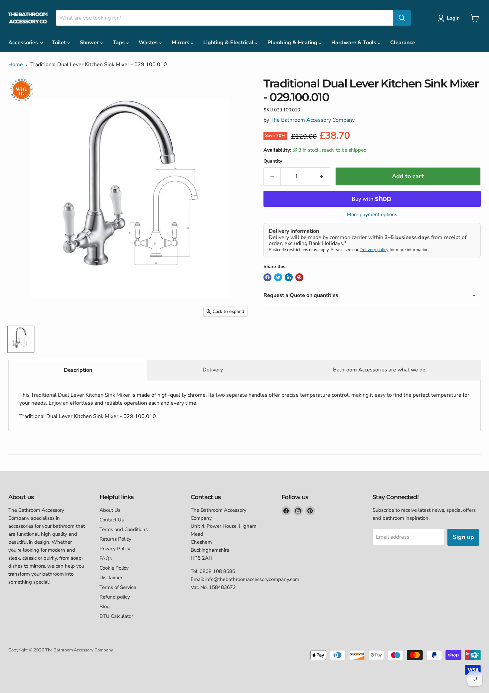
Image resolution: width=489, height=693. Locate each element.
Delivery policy (374, 250)
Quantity (272, 161)
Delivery (213, 369)
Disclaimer (110, 577)
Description (78, 370)
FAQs (105, 558)
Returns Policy (115, 539)
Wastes (149, 42)
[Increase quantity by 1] (321, 176)
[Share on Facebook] (267, 277)
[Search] (402, 18)
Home (15, 65)
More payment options (372, 214)
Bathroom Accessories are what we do (379, 369)
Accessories (23, 42)
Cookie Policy (114, 568)
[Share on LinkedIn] (289, 277)
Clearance (402, 42)
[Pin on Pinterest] (299, 277)
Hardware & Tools (354, 42)
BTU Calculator (116, 616)
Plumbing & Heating (293, 42)
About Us (109, 510)
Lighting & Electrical (229, 42)
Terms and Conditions (123, 529)
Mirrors (181, 42)
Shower (90, 42)
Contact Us (111, 519)
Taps (119, 42)
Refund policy (114, 597)
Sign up (463, 537)
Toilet (59, 42)
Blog (104, 606)
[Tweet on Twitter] (278, 277)
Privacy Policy (114, 548)
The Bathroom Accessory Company (312, 120)
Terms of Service (117, 587)
